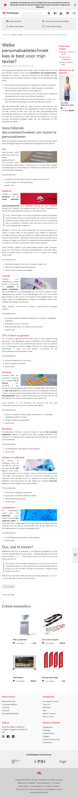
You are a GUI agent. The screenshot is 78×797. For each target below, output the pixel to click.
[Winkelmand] (67, 13)
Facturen (5, 710)
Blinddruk (7, 428)
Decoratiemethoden (10, 713)
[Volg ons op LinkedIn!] (13, 736)
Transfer (6, 276)
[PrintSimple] (39, 772)
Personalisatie (9, 587)
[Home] (10, 13)
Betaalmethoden (9, 701)
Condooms (47, 742)
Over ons (46, 704)
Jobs (45, 710)
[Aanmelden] (61, 13)
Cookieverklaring (36, 786)
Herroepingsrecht (43, 783)
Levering (5, 707)
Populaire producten (51, 723)
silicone (39, 252)
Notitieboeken (49, 733)
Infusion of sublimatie (13, 457)
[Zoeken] (49, 13)
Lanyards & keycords (51, 739)
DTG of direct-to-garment (15, 335)
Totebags (46, 730)
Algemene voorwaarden (26, 783)
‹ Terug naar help (8, 595)
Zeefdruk (6, 191)
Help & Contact (17, 35)
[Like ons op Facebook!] (8, 736)
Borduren (7, 372)
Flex (4, 149)
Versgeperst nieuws (51, 701)
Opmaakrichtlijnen (9, 704)
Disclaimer (56, 783)
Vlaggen (46, 736)
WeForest (46, 707)
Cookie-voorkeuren (52, 786)
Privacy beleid (23, 786)
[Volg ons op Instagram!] (3, 736)
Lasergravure (8, 507)
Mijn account (48, 716)
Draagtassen (48, 727)
